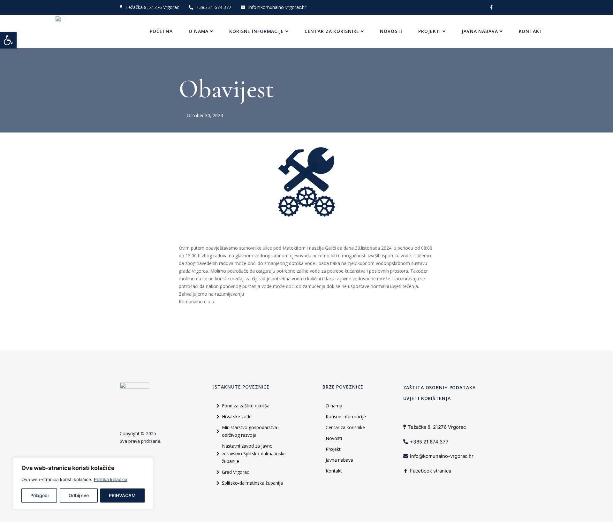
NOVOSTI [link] (391, 31)
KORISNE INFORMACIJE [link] (256, 31)
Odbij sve (79, 495)
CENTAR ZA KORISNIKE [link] (332, 31)
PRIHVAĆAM (122, 495)
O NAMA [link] (198, 31)
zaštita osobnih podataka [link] (439, 387)
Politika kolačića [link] (110, 479)
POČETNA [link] (161, 31)
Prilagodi (39, 495)
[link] (8, 40)
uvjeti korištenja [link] (427, 398)
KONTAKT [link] (531, 31)
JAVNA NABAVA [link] (480, 31)
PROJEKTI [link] (429, 31)
